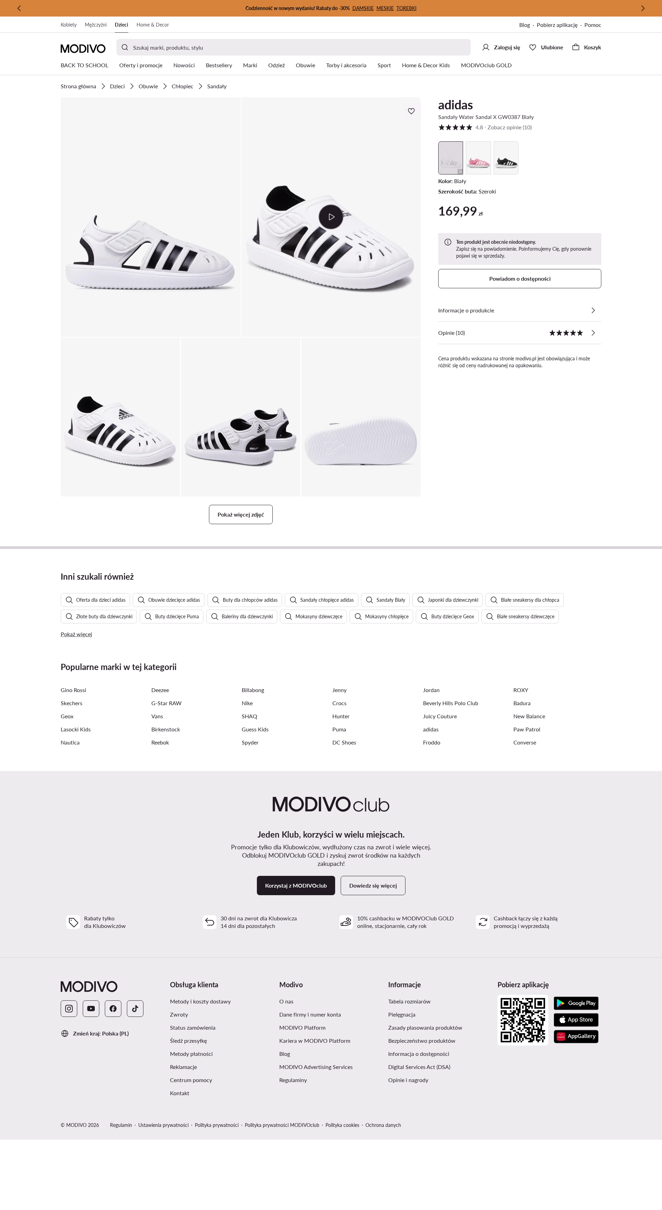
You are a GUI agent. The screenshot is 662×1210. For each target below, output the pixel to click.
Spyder (250, 742)
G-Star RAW (166, 703)
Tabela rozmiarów (409, 1001)
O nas (286, 1001)
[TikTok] (135, 1008)
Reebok (160, 742)
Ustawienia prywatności (163, 1125)
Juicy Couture (440, 716)
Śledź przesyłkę (188, 1040)
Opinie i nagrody (408, 1080)
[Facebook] (113, 1008)
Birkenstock (165, 729)
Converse (524, 742)
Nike (247, 703)
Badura (522, 703)
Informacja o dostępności (418, 1053)
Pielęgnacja (401, 1014)
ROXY (520, 690)
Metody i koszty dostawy (200, 1001)
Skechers (71, 703)
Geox (67, 716)
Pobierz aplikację (557, 24)
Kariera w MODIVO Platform (314, 1040)
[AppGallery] (576, 1036)
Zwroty (179, 1014)
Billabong (253, 690)
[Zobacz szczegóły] (593, 310)
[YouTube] (91, 1008)
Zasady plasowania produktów (425, 1027)
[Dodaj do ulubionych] (412, 111)
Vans (157, 716)
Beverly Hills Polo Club (450, 703)
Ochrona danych (383, 1125)
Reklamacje (183, 1066)
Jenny (339, 690)
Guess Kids (255, 729)
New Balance (529, 716)
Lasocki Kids (76, 729)
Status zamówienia (192, 1027)
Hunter (341, 716)
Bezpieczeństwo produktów (421, 1040)
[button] (151, 217)
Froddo (431, 742)
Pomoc (592, 24)
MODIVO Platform (302, 1027)
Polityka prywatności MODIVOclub (282, 1125)
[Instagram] (69, 1008)
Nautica (70, 742)
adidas (455, 104)
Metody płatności (191, 1053)
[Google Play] (576, 1003)
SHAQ (249, 716)
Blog (524, 24)
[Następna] (642, 8)
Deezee (160, 690)
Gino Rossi (73, 690)
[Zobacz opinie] (593, 332)
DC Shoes (344, 742)
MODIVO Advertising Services (316, 1066)
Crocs (339, 703)
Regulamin (121, 1125)
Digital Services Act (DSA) (419, 1066)
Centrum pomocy (191, 1080)
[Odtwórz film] (331, 217)
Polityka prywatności (217, 1125)
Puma (339, 729)
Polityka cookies (342, 1125)
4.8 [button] (485, 127)
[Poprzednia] (19, 8)
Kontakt (179, 1093)
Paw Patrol (526, 729)
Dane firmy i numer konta (310, 1014)
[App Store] (576, 1020)
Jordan (431, 690)
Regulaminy (293, 1080)
